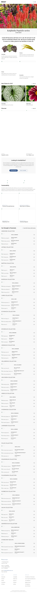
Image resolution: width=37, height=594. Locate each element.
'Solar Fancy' (28, 103)
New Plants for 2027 (7, 83)
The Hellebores (27, 580)
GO (34, 238)
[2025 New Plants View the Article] (27, 183)
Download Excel (13, 170)
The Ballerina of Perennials (29, 577)
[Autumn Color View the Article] (10, 183)
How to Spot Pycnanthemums (30, 578)
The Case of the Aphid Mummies (8, 206)
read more (18, 32)
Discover (3, 108)
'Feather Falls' (29, 155)
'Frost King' (3, 103)
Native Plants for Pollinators (25, 206)
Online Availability (23, 170)
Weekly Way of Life (5, 221)
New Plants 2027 (5, 155)
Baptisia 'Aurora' (28, 582)
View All (34, 83)
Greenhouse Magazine (24, 221)
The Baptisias (27, 584)
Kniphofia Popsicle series (18, 30)
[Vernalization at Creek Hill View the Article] (9, 181)
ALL (34, 234)
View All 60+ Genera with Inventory (29, 228)
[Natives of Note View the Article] (27, 181)
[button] (33, 2)
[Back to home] (4, 2)
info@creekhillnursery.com (8, 570)
